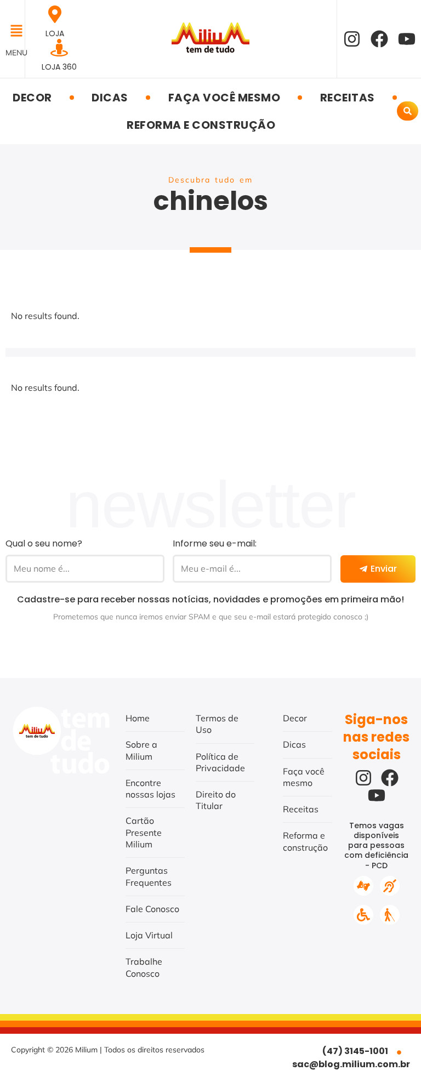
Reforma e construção (201, 125)
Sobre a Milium (141, 750)
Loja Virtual (149, 935)
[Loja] (55, 14)
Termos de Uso (217, 724)
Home (138, 718)
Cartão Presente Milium (144, 832)
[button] (12, 32)
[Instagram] (352, 39)
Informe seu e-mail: (215, 543)
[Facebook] (379, 39)
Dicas (110, 97)
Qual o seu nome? (43, 543)
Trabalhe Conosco (144, 967)
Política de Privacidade (220, 762)
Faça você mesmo (224, 97)
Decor (32, 97)
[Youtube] (407, 39)
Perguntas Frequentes (149, 876)
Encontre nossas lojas (150, 788)
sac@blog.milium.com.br (351, 1064)
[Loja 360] (59, 47)
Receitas (347, 97)
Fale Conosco (152, 908)
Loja (54, 33)
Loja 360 (59, 66)
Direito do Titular (216, 800)
